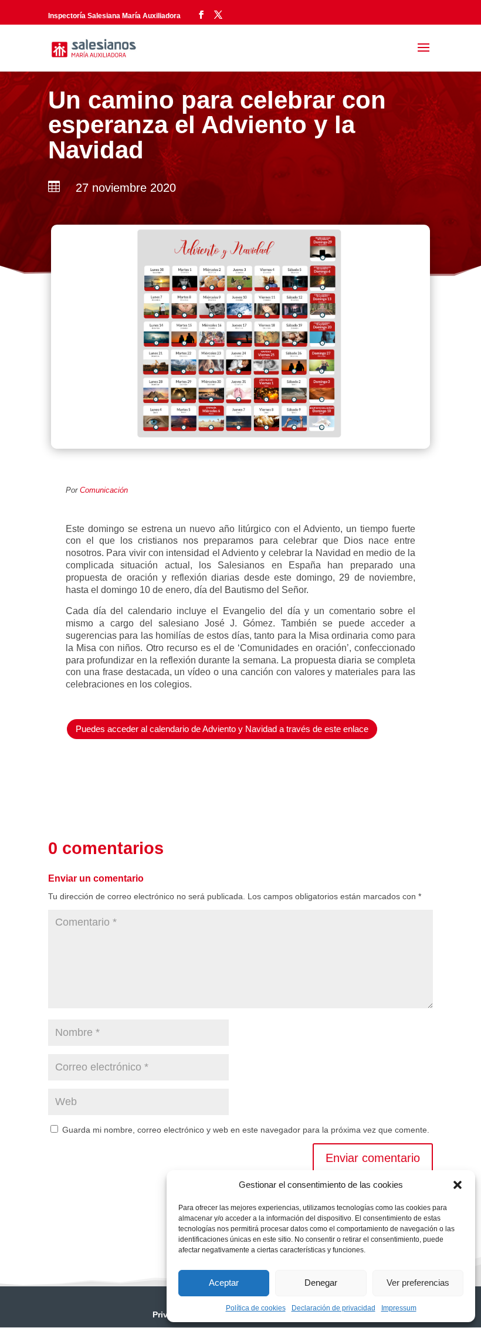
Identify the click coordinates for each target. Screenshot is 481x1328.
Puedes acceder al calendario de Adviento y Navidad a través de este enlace (222, 729)
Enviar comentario (373, 1157)
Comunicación (104, 490)
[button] (457, 1185)
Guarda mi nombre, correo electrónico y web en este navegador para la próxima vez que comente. (245, 1129)
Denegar (320, 1283)
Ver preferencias (418, 1283)
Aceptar (224, 1283)
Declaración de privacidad (333, 1308)
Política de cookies (256, 1308)
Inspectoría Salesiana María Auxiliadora (114, 16)
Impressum (398, 1308)
